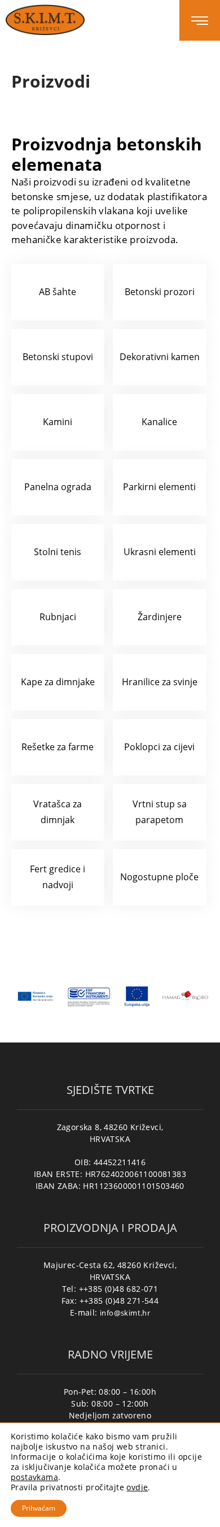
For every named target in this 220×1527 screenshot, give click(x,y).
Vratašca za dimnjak (57, 811)
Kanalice (159, 422)
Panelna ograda (57, 487)
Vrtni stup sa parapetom (160, 811)
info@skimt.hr (125, 1313)
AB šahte (57, 291)
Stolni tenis (57, 552)
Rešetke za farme (57, 747)
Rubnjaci (57, 617)
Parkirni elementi (159, 487)
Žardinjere (160, 617)
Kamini (57, 422)
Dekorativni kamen (160, 357)
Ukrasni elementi (160, 552)
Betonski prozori (160, 291)
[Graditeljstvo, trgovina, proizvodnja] (45, 19)
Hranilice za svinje (159, 682)
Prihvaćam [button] (38, 1508)
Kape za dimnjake (58, 682)
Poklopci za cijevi (159, 747)
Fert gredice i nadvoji (57, 876)
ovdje (137, 1487)
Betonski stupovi (58, 357)
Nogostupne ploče (159, 877)
